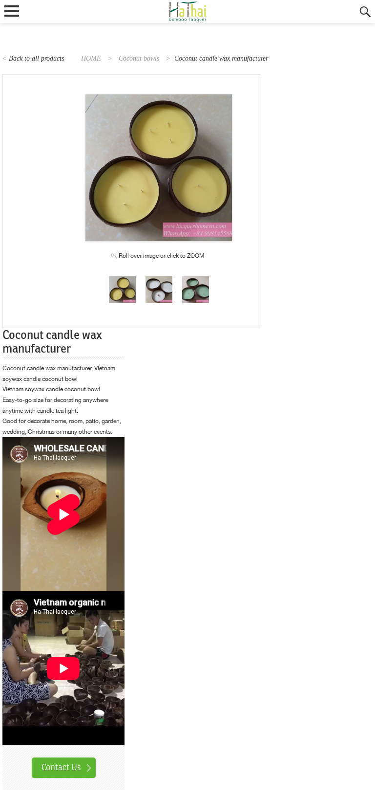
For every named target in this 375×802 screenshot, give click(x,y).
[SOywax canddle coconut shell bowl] (195, 281)
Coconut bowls (139, 58)
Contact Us (61, 767)
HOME (91, 58)
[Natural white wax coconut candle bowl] (159, 281)
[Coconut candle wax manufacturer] (122, 281)
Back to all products (36, 58)
